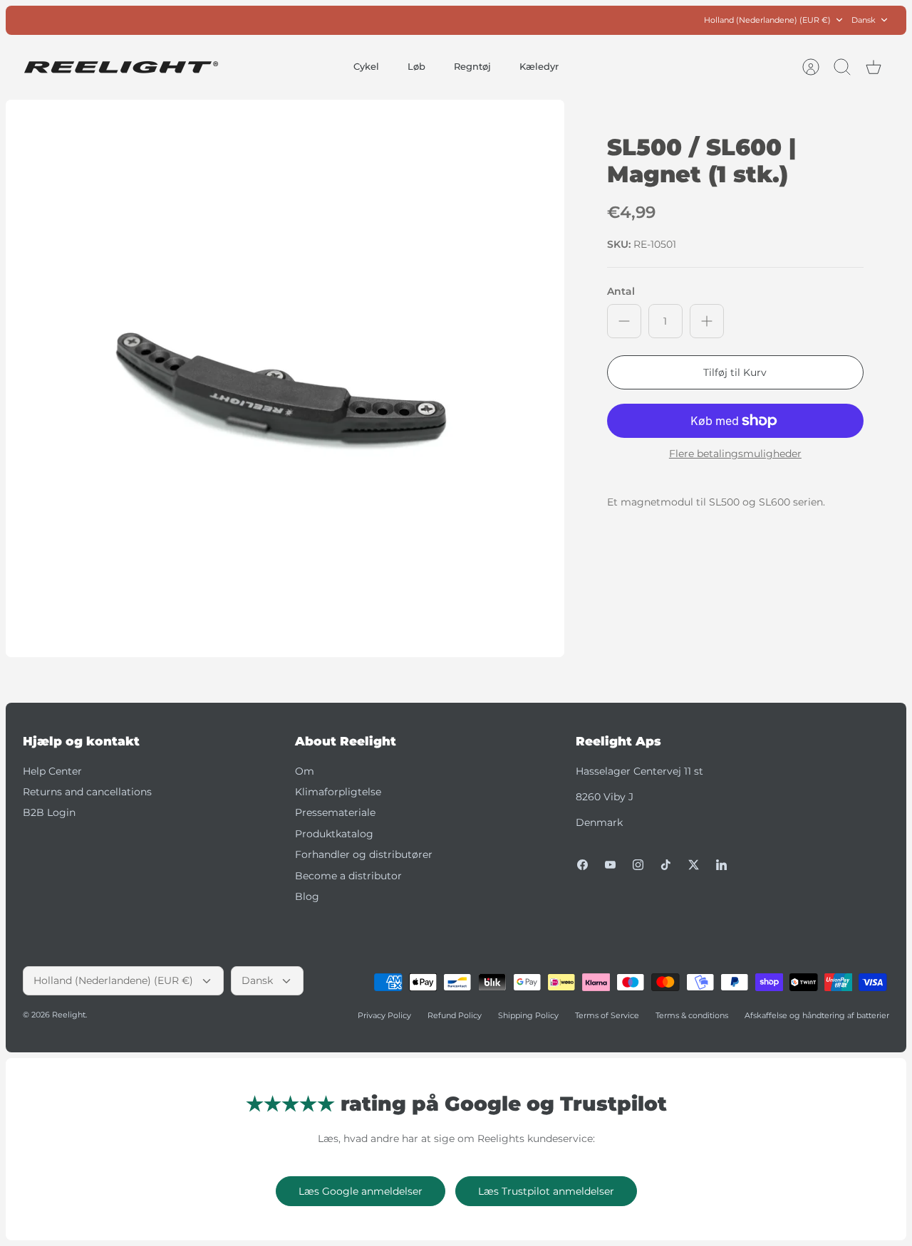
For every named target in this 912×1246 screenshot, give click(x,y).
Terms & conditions (692, 1015)
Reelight (69, 1015)
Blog (307, 896)
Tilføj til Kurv (735, 372)
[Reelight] (121, 67)
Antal (621, 291)
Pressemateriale (335, 812)
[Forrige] (304, 20)
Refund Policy (455, 1015)
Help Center (52, 771)
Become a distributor (348, 875)
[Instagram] (638, 864)
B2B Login (49, 812)
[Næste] (607, 20)
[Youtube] (610, 864)
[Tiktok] (666, 864)
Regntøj (472, 66)
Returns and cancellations (87, 791)
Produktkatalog (334, 833)
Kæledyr (539, 66)
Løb (416, 66)
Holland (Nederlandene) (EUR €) (767, 20)
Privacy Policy (384, 1015)
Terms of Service (607, 1015)
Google (513, 22)
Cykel (366, 66)
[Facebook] (582, 864)
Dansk (863, 20)
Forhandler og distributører (363, 854)
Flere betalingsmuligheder (735, 454)
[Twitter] (694, 864)
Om (304, 771)
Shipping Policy (528, 1015)
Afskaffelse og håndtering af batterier (817, 1015)
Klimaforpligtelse (338, 791)
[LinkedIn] (721, 864)
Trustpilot (464, 22)
